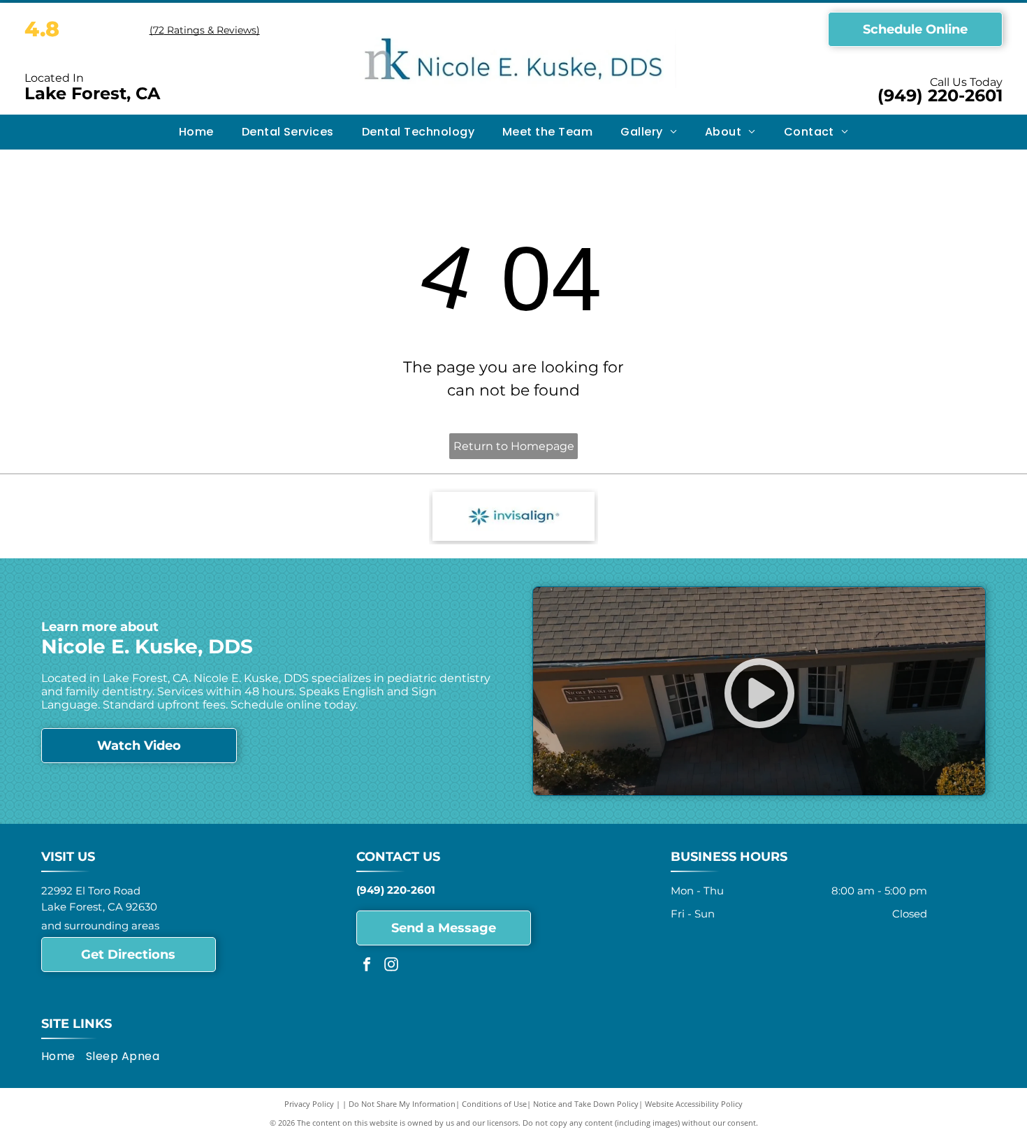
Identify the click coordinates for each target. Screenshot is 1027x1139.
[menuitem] (196, 132)
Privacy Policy (309, 1103)
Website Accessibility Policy (694, 1103)
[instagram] (391, 966)
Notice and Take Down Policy (586, 1103)
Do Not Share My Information (402, 1103)
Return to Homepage (513, 446)
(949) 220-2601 (940, 95)
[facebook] (366, 966)
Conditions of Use (494, 1103)
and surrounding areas (100, 925)
